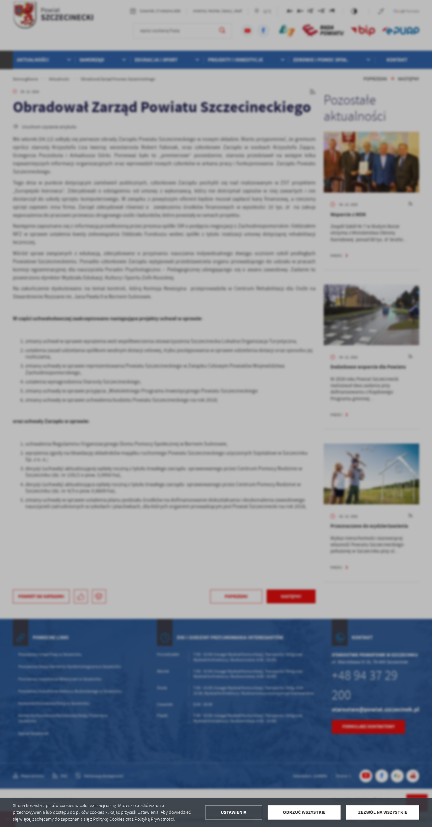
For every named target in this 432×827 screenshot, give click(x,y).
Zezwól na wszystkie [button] (382, 812)
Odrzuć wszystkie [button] (304, 812)
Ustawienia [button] (233, 812)
